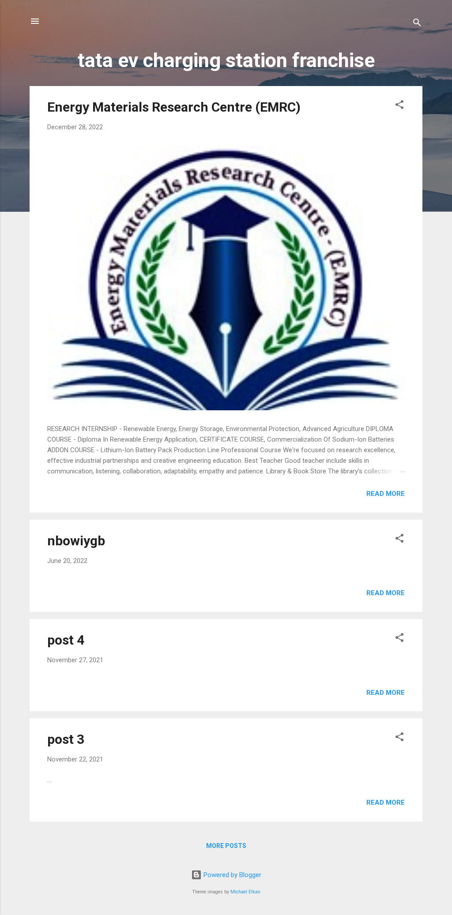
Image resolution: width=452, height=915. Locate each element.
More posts (226, 845)
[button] (399, 106)
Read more (385, 494)
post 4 (65, 640)
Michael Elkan (245, 892)
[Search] (417, 24)
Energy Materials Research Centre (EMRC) (174, 107)
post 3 (65, 739)
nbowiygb (76, 540)
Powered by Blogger (231, 875)
